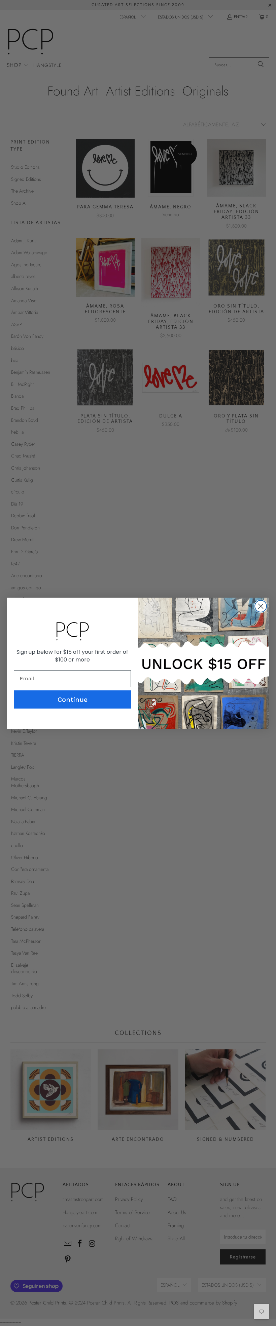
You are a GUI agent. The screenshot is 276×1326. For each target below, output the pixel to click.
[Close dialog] (261, 606)
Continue (73, 699)
